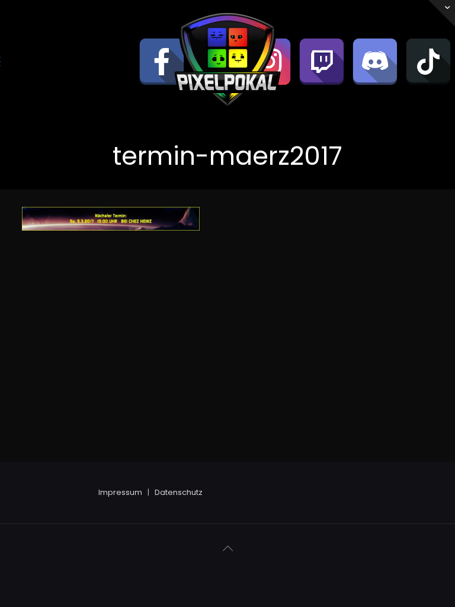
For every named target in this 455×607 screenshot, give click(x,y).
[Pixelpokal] (227, 116)
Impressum (120, 492)
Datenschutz (179, 492)
